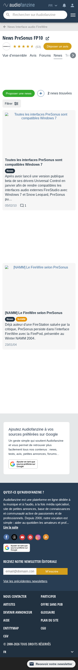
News (58, 55)
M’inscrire (52, 571)
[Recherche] (8, 15)
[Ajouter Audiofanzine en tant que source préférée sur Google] (23, 464)
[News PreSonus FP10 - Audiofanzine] (19, 5)
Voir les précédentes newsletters (25, 581)
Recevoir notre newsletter (54, 664)
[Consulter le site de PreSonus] (46, 38)
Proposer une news (18, 93)
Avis (33, 55)
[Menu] (73, 15)
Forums (45, 55)
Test (68, 55)
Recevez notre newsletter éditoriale (30, 561)
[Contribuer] (40, 93)
